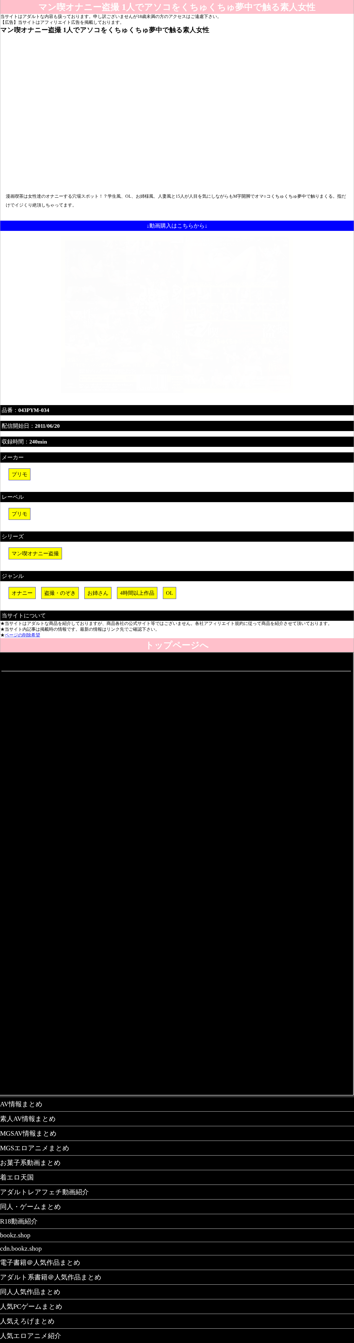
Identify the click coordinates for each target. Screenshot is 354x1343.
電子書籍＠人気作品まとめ (40, 1262)
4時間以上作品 (137, 593)
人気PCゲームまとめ (31, 1306)
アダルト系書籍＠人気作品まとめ (50, 1277)
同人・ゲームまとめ (30, 1206)
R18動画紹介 (19, 1221)
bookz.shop (15, 1235)
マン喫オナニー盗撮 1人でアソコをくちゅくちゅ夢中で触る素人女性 (177, 7)
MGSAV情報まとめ (28, 1133)
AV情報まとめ (21, 1104)
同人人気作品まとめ (30, 1291)
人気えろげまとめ (27, 1321)
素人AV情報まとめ (28, 1118)
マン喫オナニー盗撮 (35, 553)
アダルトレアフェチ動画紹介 (44, 1192)
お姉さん (97, 593)
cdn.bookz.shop (21, 1248)
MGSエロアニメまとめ (34, 1148)
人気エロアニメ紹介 (30, 1335)
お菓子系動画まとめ (30, 1162)
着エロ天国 (17, 1177)
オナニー (22, 593)
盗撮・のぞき (60, 593)
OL (169, 593)
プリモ (19, 474)
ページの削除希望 (22, 635)
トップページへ (177, 645)
